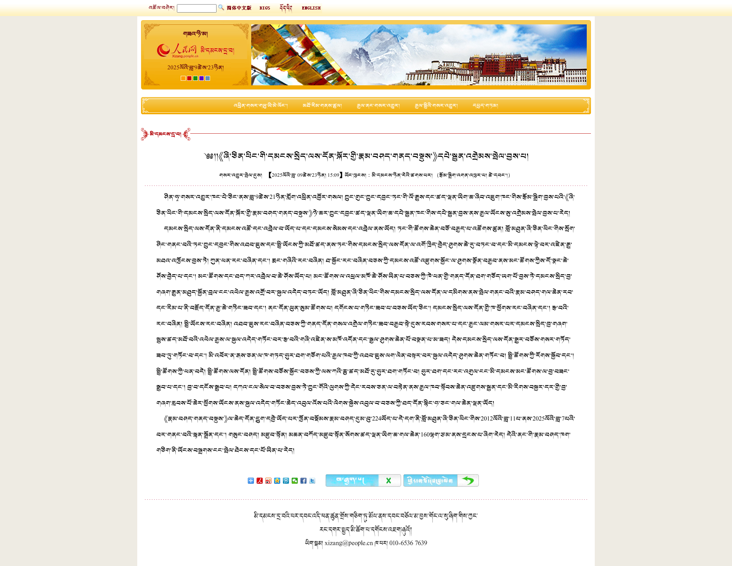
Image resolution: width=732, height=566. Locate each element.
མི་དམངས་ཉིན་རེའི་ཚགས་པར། (402, 175)
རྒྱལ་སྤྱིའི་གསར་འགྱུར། (436, 105)
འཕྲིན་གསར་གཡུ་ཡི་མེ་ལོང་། (261, 105)
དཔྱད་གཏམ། (485, 105)
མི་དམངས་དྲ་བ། (165, 134)
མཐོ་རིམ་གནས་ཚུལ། (322, 105)
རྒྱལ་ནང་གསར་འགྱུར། (378, 105)
